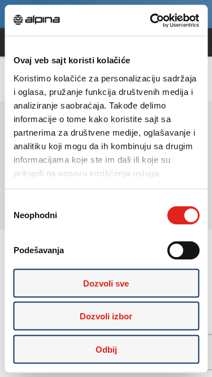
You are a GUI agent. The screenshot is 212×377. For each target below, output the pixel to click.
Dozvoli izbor (106, 316)
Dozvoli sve (106, 283)
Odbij (106, 349)
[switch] (183, 250)
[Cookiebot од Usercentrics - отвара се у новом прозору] (151, 20)
